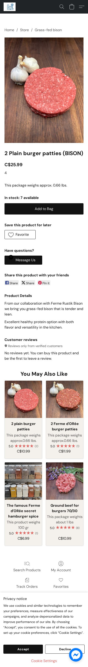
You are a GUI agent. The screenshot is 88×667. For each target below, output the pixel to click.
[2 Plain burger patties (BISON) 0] (44, 90)
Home (9, 30)
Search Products (27, 570)
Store (24, 30)
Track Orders (27, 586)
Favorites (61, 586)
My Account (61, 570)
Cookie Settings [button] (44, 660)
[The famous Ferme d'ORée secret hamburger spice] (23, 481)
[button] (10, 7)
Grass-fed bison (48, 30)
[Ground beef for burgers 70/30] (64, 481)
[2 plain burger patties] (23, 399)
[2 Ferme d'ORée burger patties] (64, 399)
